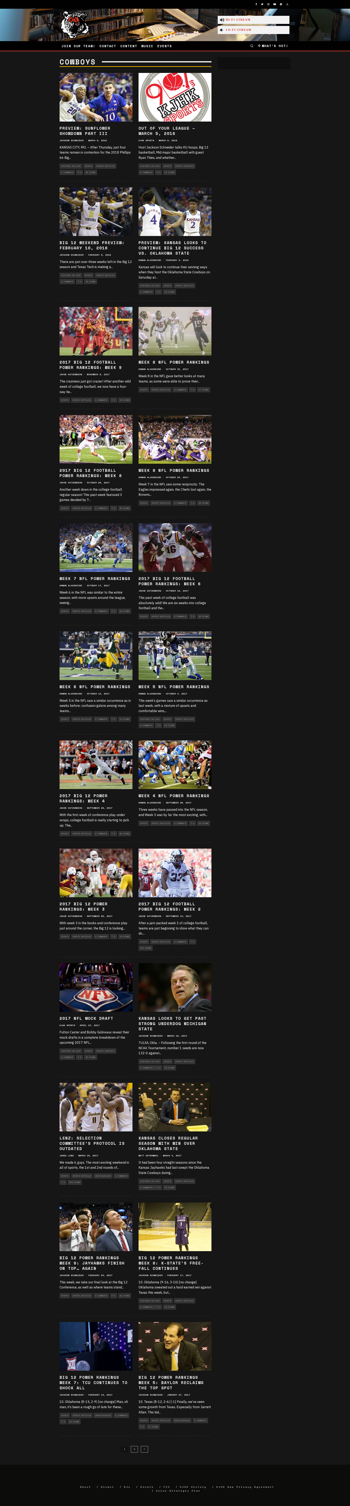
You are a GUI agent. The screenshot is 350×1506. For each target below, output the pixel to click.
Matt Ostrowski (148, 1155)
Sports (88, 166)
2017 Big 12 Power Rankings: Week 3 (84, 906)
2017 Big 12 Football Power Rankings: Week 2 (170, 906)
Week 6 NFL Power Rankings (95, 687)
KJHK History (193, 1487)
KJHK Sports (146, 140)
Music (147, 46)
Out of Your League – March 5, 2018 (167, 130)
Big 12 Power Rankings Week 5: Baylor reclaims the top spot (171, 1382)
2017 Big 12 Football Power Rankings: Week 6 (170, 581)
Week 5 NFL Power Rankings (174, 687)
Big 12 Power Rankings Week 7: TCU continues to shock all (94, 1382)
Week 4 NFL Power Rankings (174, 796)
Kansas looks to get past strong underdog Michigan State (173, 1023)
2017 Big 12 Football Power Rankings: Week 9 (91, 364)
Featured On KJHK (71, 166)
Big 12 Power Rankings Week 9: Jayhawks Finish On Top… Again (92, 1263)
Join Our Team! (78, 46)
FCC (166, 1487)
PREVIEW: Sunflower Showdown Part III (85, 130)
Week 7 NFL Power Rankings (95, 578)
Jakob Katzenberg (71, 374)
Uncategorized (103, 1176)
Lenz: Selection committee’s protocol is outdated (92, 1143)
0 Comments (67, 172)
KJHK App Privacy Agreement (245, 1487)
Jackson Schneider (72, 140)
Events (164, 46)
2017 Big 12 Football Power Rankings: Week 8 (91, 473)
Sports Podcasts (184, 166)
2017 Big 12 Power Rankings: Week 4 (84, 798)
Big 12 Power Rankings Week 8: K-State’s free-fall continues (171, 1263)
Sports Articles (105, 166)
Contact (107, 46)
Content (128, 46)
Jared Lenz (67, 1155)
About (85, 1487)
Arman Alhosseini (150, 260)
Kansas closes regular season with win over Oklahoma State (168, 1143)
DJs (127, 1487)
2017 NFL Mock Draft (86, 1018)
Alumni (107, 1487)
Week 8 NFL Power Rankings (174, 362)
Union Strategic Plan (178, 1490)
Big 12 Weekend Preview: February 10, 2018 (92, 245)
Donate (147, 1487)
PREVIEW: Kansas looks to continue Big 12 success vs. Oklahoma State (173, 248)
